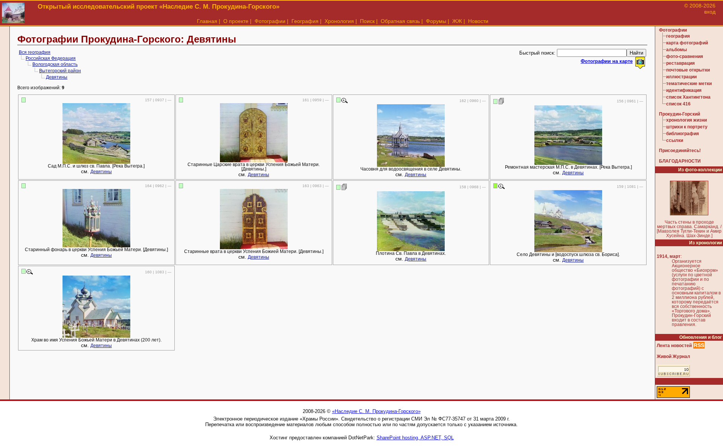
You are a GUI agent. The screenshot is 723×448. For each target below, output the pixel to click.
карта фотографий (687, 43)
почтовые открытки (688, 70)
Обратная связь (400, 21)
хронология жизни (686, 120)
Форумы (436, 21)
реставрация (680, 63)
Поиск (367, 21)
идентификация (684, 90)
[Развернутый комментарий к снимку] (501, 101)
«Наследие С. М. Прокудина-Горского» (376, 411)
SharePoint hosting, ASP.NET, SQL (415, 437)
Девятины (56, 77)
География (305, 21)
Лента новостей (674, 345)
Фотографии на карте (607, 61)
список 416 (678, 104)
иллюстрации (681, 77)
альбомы (676, 49)
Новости (478, 21)
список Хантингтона (688, 97)
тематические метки (689, 83)
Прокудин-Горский (679, 114)
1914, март (668, 256)
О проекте (236, 21)
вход (709, 12)
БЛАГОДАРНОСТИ (680, 161)
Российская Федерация (51, 58)
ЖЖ (457, 21)
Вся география (34, 52)
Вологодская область (55, 64)
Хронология (339, 21)
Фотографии (270, 21)
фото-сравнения (684, 56)
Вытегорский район (60, 71)
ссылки (674, 140)
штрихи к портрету (687, 127)
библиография (682, 133)
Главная (207, 21)
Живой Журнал (673, 356)
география (678, 36)
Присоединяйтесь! (680, 150)
